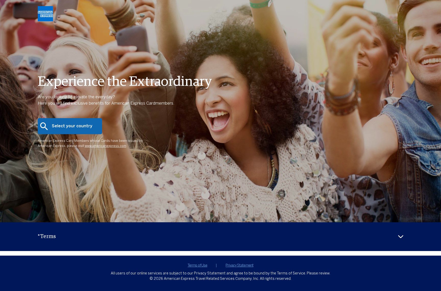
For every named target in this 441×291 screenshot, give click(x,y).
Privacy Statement (239, 265)
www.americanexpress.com (105, 146)
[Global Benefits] (45, 20)
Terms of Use (197, 265)
